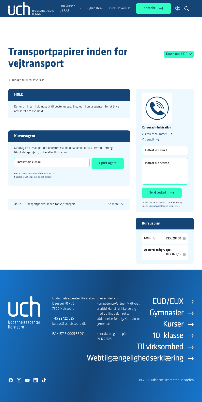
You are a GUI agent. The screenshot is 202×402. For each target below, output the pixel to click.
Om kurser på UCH (67, 8)
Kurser (173, 324)
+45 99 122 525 (63, 319)
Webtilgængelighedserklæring (135, 358)
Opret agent (108, 163)
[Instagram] (19, 380)
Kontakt (149, 8)
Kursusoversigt (120, 8)
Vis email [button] (148, 139)
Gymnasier (166, 313)
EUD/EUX (168, 302)
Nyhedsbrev (94, 8)
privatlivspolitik (29, 177)
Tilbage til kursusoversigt (28, 80)
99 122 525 (104, 339)
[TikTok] (43, 380)
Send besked (157, 192)
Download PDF (177, 54)
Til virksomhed (160, 347)
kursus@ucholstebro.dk (69, 324)
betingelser (46, 177)
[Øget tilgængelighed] (177, 8)
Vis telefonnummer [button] (154, 134)
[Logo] (31, 38)
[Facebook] (10, 380)
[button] (186, 8)
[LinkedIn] (35, 380)
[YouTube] (27, 380)
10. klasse (168, 336)
